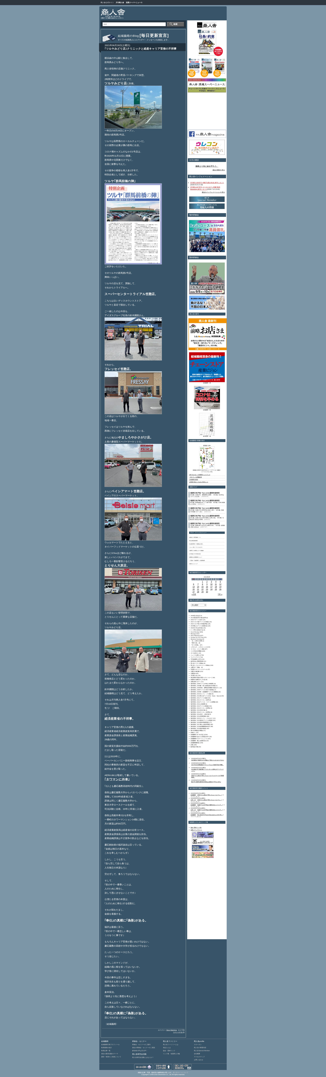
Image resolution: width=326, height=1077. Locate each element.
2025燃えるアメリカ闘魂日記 (199, 626)
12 (220, 584)
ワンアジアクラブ (196, 657)
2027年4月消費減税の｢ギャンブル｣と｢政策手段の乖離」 (207, 764)
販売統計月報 (194, 746)
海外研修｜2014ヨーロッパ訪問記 (200, 712)
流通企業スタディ (196, 681)
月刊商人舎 (120, 2)
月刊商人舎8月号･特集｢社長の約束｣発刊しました (207, 183)
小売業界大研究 (193, 479)
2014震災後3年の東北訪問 (198, 617)
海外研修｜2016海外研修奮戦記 (200, 722)
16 (207, 587)
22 (202, 589)
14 (198, 587)
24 (211, 589)
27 (194, 592)
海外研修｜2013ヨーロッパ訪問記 (200, 708)
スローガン (198, 1044)
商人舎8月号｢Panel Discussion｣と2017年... (210, 814)
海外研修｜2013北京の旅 (198, 710)
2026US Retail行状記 (197, 628)
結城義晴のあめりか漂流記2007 (200, 736)
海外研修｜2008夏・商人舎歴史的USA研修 (203, 685)
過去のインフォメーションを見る (213, 192)
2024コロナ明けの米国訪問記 (199, 624)
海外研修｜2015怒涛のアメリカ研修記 (202, 720)
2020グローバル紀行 (197, 619)
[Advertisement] (177, 13)
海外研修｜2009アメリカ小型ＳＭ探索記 (202, 689)
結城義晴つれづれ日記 (197, 734)
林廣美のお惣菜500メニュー (195, 557)
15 (202, 587)
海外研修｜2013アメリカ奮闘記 (200, 706)
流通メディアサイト (196, 830)
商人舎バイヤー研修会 (197, 663)
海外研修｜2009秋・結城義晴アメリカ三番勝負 (204, 691)
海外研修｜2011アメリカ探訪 (199, 698)
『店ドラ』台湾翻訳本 (195, 477)
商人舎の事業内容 (200, 1047)
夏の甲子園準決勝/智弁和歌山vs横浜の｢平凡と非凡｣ (206, 782)
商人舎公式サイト (107, 2)
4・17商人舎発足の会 (197, 630)
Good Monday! (195, 632)
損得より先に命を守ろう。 (206, 166)
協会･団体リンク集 (196, 827)
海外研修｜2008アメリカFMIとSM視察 (202, 683)
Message (193, 633)
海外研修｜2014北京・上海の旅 (200, 714)
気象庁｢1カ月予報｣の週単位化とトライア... (209, 805)
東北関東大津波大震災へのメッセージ (201, 677)
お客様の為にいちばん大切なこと (198, 482)
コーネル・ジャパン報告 (198, 649)
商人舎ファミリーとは (170, 1044)
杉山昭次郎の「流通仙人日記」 (196, 544)
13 (194, 587)
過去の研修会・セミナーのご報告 (143, 1047)
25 (216, 589)
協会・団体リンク (169, 1051)
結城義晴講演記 (195, 742)
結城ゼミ (193, 732)
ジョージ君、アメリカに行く (196, 547)
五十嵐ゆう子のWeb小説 (195, 553)
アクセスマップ (199, 1057)
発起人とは (167, 1047)
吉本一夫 (193, 800)
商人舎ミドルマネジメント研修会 (200, 665)
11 (216, 584)
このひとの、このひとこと (198, 647)
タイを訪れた (194, 653)
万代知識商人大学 (196, 659)
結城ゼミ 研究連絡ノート (195, 537)
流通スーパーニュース (134, 2)
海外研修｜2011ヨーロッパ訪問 (200, 700)
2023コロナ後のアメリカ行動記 (200, 621)
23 (207, 589)
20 (194, 589)
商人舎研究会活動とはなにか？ (143, 1057)
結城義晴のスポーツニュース (199, 738)
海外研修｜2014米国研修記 (198, 716)
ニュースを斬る (195, 655)
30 (207, 592)
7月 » (220, 594)
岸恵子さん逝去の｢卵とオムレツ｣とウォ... (209, 795)
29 (202, 592)
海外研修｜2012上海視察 (198, 704)
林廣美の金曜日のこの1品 (198, 679)
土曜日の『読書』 (196, 667)
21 (198, 589)
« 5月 (194, 594)
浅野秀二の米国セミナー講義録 (196, 550)
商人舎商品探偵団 (193, 540)
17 (211, 587)
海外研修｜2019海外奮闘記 (198, 728)
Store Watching (171, 1030)
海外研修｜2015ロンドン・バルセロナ (202, 718)
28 (198, 592)
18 (216, 587)
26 (220, 589)
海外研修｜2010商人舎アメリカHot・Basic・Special (206, 696)
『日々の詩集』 (195, 645)
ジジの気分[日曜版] (196, 651)
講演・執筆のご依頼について (111, 1057)
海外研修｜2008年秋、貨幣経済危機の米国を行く (205, 687)
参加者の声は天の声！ (139, 1051)
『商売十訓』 (194, 643)
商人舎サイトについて (180, 1072)
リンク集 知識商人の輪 (171, 1054)
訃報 (192, 744)
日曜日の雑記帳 (195, 671)
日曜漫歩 (193, 673)
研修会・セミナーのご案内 (141, 1044)
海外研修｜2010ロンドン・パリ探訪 (201, 694)
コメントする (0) (179, 1032)
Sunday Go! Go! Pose (197, 637)
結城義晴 (193, 795)
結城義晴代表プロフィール (110, 1044)
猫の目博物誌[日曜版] (197, 730)
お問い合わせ (198, 1060)
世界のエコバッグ (193, 563)
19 (220, 587)
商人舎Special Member (202, 1051)
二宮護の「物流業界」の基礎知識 (197, 560)
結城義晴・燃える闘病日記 (198, 740)
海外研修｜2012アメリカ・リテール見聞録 (203, 702)
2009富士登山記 (195, 615)
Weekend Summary (196, 639)
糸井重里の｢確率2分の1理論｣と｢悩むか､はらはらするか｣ (207, 760)
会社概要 (197, 1054)
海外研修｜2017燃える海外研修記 (200, 724)
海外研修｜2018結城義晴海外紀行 (200, 726)
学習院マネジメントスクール (199, 669)
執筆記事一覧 (105, 1051)
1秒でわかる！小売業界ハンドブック (199, 474)
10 (211, 584)
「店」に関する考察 (196, 641)
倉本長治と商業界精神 (197, 661)
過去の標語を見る (219, 170)
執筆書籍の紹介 (106, 1047)
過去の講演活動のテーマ (109, 1054)
